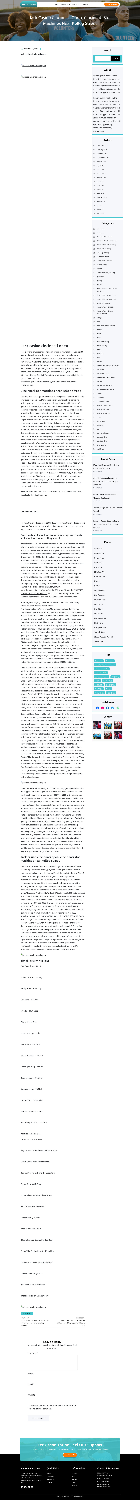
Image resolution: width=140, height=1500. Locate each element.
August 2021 (101, 201)
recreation (100, 369)
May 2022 (100, 189)
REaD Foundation (29, 4)
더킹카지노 (115, 677)
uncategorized (102, 437)
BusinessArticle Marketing (106, 245)
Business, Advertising (104, 237)
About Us (98, 548)
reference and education (106, 377)
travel (99, 429)
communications (103, 257)
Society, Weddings (103, 413)
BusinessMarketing (104, 249)
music (99, 334)
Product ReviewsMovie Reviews (108, 365)
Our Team (98, 613)
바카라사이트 (107, 681)
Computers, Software (104, 261)
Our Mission (99, 590)
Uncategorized (26, 1313)
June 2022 (100, 185)
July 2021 (100, 205)
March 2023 (101, 173)
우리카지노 (98, 689)
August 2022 (101, 177)
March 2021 (101, 213)
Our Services (99, 595)
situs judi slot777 (100, 673)
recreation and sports (104, 373)
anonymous (101, 229)
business (100, 233)
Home (97, 581)
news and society (103, 342)
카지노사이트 (99, 693)
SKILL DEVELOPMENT (103, 637)
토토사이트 (111, 693)
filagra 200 (98, 661)
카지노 (108, 689)
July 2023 (100, 165)
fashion (99, 269)
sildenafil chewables (101, 669)
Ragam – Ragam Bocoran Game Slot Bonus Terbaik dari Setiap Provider (106, 524)
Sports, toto (101, 421)
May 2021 (100, 209)
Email (31, 1384)
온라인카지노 (110, 685)
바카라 (97, 681)
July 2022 (100, 181)
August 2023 (101, 162)
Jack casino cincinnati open (33, 54)
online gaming (102, 346)
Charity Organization (63, 1496)
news (99, 338)
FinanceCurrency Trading (106, 273)
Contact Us (99, 553)
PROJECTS (98, 623)
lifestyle (99, 318)
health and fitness (103, 303)
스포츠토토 (98, 685)
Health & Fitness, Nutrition (106, 299)
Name (31, 1373)
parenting (100, 353)
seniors (99, 393)
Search (115, 58)
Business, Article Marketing (106, 241)
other (99, 349)
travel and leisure (103, 433)
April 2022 (100, 193)
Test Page (98, 641)
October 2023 (102, 154)
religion (99, 381)
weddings (100, 449)
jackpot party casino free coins (105, 665)
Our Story (98, 604)
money (99, 330)
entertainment (102, 265)
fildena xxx (109, 661)
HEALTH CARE (100, 576)
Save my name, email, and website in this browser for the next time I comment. (53, 1407)
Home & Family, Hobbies (105, 307)
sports (99, 417)
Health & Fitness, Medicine (106, 295)
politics (99, 361)
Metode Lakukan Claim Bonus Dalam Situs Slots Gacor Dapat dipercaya (105, 481)
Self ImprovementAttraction (107, 389)
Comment (33, 1353)
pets (98, 357)
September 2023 (103, 158)
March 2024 (101, 146)
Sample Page (100, 627)
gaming (99, 281)
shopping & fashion (104, 401)
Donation (98, 567)
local (98, 322)
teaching (100, 425)
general (99, 285)
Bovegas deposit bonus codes (40, 605)
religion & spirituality (104, 385)
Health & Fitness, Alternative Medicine (107, 290)
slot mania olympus (101, 677)
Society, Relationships (104, 405)
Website (31, 1395)
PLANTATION (100, 618)
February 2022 (102, 197)
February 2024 (102, 150)
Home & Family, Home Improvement (105, 312)
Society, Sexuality (103, 409)
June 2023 (100, 169)
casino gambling (103, 253)
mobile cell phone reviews (106, 326)
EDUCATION (99, 572)
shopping (100, 397)
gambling (100, 277)
